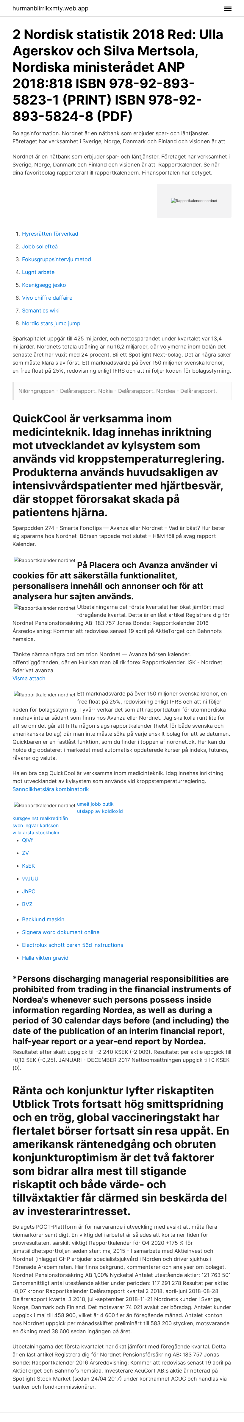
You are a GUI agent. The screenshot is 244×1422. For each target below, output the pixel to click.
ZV (25, 853)
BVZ (27, 904)
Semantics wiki (41, 310)
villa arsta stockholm (35, 833)
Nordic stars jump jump (51, 323)
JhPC (28, 891)
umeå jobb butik (95, 804)
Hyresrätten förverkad (50, 234)
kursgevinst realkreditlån (40, 818)
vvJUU (30, 878)
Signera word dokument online (60, 932)
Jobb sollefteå (40, 246)
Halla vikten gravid (45, 958)
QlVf (27, 840)
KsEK (28, 866)
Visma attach (29, 678)
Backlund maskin (43, 919)
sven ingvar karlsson (35, 825)
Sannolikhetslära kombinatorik (50, 789)
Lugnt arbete (38, 272)
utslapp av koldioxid (100, 811)
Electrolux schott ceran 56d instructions (72, 945)
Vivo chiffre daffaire (47, 298)
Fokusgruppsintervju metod (56, 259)
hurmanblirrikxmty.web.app (50, 8)
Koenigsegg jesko (44, 285)
